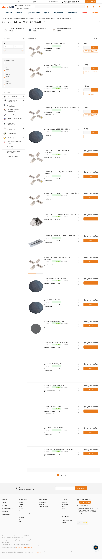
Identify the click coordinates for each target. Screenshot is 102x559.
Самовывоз (21, 504)
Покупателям (23, 499)
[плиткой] (94, 38)
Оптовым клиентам (43, 506)
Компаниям (43, 499)
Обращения (21, 515)
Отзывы (63, 508)
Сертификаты (65, 504)
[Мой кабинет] (100, 2)
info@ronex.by (28, 547)
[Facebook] (77, 519)
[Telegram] (82, 519)
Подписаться (81, 488)
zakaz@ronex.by (53, 1)
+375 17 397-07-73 (37, 552)
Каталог (4, 499)
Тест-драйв (21, 517)
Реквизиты (64, 502)
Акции (4, 502)
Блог (63, 513)
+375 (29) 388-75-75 (72, 1)
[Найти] (83, 6)
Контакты (5, 511)
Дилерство (41, 504)
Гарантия (21, 508)
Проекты (64, 506)
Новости (64, 510)
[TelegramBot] (79, 519)
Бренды (4, 505)
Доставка (21, 502)
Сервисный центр (7, 508)
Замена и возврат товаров (25, 513)
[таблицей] (99, 38)
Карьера (64, 522)
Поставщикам (42, 502)
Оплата (20, 506)
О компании (65, 499)
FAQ (20, 519)
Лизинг (20, 521)
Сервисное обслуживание (25, 510)
